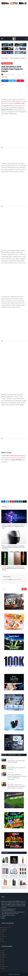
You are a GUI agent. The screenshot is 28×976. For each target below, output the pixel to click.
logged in (11, 579)
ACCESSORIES (7, 63)
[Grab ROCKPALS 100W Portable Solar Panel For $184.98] (14, 90)
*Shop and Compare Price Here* (8, 915)
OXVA (2, 932)
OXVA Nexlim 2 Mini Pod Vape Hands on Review (15, 761)
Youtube (3, 918)
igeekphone (17, 974)
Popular (4, 754)
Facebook (3, 916)
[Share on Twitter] (12, 80)
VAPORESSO (4, 929)
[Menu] (2, 38)
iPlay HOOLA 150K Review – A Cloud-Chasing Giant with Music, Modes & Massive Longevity (16, 786)
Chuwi (2, 952)
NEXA (2, 934)
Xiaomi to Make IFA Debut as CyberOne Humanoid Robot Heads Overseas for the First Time (13, 547)
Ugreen (3, 968)
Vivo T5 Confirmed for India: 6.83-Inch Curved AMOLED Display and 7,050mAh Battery (13, 568)
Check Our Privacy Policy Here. (7, 910)
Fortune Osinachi (10, 74)
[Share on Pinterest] (20, 80)
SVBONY (3, 950)
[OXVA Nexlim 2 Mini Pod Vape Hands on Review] (3, 760)
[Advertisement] (14, 20)
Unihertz (3, 957)
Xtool (2, 962)
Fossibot (3, 955)
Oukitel (2, 964)
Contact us (3, 909)
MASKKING (3, 936)
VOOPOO (3, 931)
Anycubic (3, 961)
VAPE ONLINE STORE (6, 927)
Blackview (3, 954)
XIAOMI (19, 754)
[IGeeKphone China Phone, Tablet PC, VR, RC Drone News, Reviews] (14, 39)
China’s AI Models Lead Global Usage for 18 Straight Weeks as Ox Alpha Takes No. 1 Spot (14, 526)
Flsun (2, 959)
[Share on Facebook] (5, 80)
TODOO (3, 941)
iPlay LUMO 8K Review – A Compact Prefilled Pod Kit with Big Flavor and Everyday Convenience (17, 777)
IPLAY (2, 939)
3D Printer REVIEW (12, 754)
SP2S (2, 938)
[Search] (26, 38)
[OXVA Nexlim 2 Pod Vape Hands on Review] (3, 767)
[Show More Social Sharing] (25, 80)
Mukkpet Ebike (4, 966)
